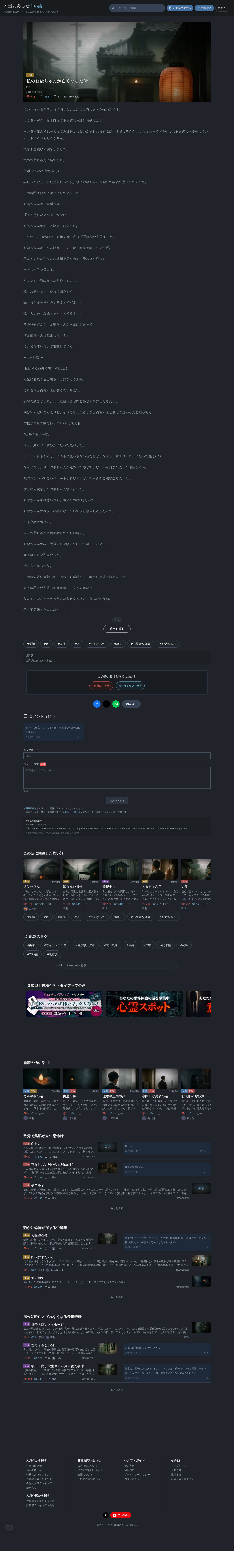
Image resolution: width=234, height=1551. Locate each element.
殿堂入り (31, 1487)
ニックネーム (31, 750)
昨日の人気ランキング (39, 1474)
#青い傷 (32, 954)
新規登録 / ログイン (182, 1479)
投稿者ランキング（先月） (41, 1505)
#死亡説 (52, 954)
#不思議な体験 (140, 644)
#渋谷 (184, 945)
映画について (85, 1474)
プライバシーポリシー (137, 1474)
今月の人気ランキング (39, 1483)
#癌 (77, 644)
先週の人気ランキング (39, 1479)
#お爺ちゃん (168, 644)
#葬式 (118, 644)
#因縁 (130, 945)
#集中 (147, 945)
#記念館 (165, 945)
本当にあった (23, 6)
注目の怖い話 (34, 1465)
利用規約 (30, 808)
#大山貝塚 (111, 945)
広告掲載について (88, 1465)
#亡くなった (97, 644)
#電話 (31, 644)
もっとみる (117, 1208)
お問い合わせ (132, 1479)
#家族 (62, 644)
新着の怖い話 (34, 1470)
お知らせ (176, 1470)
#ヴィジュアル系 (55, 945)
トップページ (178, 1465)
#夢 (46, 644)
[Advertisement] (117, 1037)
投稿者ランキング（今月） (41, 1501)
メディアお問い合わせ (90, 1470)
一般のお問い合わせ (89, 1479)
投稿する (176, 1474)
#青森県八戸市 (85, 945)
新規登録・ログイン (73, 812)
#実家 (31, 945)
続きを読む (117, 629)
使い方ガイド (132, 1465)
